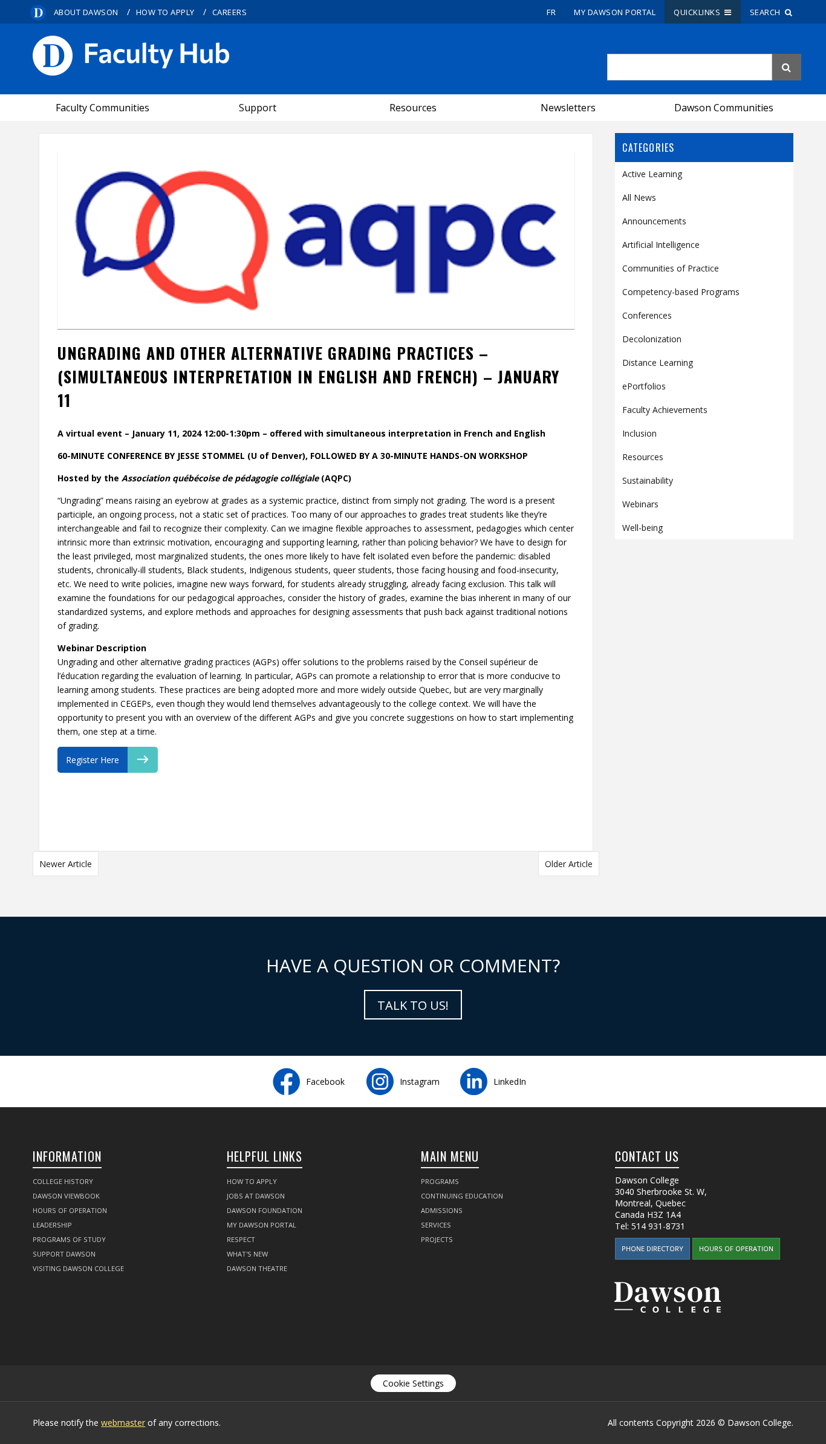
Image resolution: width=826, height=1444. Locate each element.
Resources (413, 107)
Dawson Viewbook (66, 1195)
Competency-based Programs (681, 292)
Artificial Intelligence (661, 244)
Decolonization (651, 339)
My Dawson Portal (614, 12)
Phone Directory (652, 1248)
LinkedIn (509, 1081)
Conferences (647, 315)
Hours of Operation (70, 1210)
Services (436, 1224)
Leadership (52, 1224)
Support (257, 107)
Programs (440, 1181)
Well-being (642, 527)
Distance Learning (657, 362)
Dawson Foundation (264, 1210)
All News (639, 197)
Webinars (640, 504)
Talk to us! (413, 1005)
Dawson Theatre (257, 1268)
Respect (241, 1239)
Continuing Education (462, 1195)
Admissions (442, 1210)
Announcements (654, 221)
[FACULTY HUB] (316, 56)
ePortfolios (644, 386)
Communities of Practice (670, 268)
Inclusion (639, 433)
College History (63, 1181)
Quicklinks (699, 12)
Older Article (569, 864)
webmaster (123, 1422)
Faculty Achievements (664, 409)
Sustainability (647, 480)
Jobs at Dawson (256, 1195)
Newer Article (65, 864)
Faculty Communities (102, 107)
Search (767, 12)
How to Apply (165, 12)
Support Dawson (64, 1253)
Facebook (325, 1081)
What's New (247, 1253)
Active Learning (652, 174)
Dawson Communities (723, 107)
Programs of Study (69, 1239)
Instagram (420, 1081)
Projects (437, 1239)
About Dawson (86, 12)
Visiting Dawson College (78, 1268)
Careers (229, 12)
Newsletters (568, 107)
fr (551, 12)
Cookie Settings (413, 1383)
